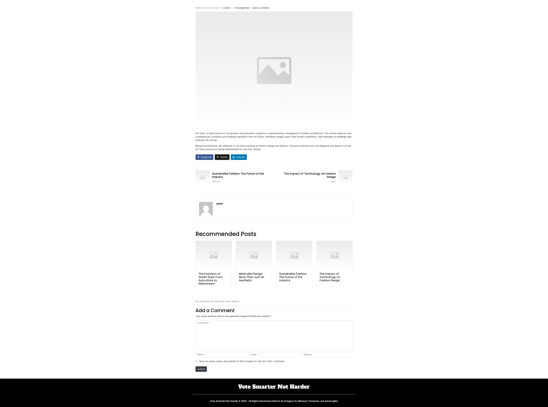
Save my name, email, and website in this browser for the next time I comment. (242, 361)
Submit (201, 369)
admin (227, 8)
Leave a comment (260, 8)
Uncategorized (242, 8)
